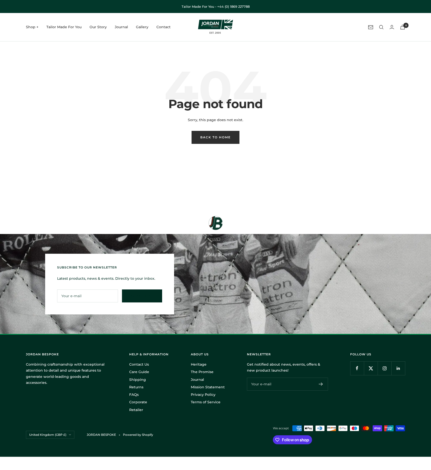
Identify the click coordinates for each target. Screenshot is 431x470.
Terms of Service (205, 402)
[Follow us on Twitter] (371, 368)
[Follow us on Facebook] (357, 368)
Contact (163, 27)
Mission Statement (208, 387)
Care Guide (139, 372)
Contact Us (139, 364)
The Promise (202, 372)
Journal (121, 27)
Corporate (138, 402)
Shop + (32, 27)
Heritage (199, 364)
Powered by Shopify (138, 435)
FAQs (134, 394)
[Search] (381, 27)
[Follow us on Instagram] (384, 368)
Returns (136, 387)
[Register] (321, 384)
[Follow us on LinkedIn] (398, 368)
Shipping (137, 379)
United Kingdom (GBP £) (47, 435)
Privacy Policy (203, 394)
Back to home (215, 137)
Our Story (98, 27)
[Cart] (402, 27)
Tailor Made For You (64, 27)
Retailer (136, 410)
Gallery (142, 27)
